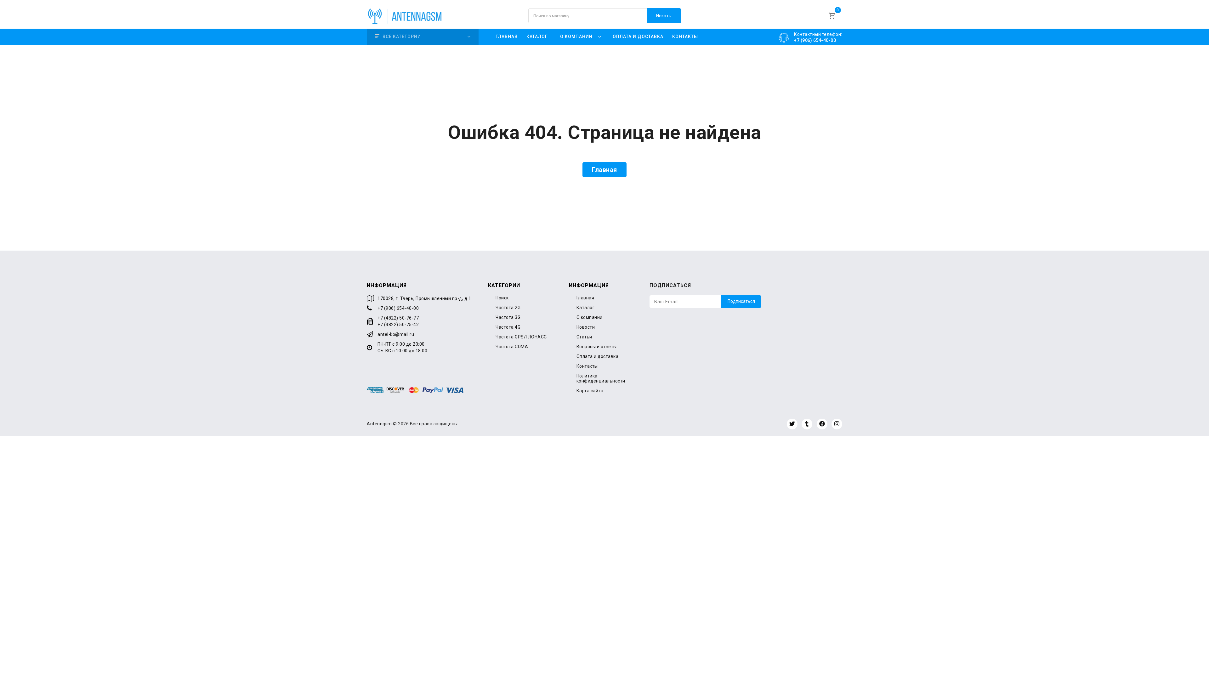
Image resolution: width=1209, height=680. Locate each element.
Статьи (584, 336)
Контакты (685, 36)
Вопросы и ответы (596, 346)
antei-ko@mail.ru (395, 334)
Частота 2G (508, 307)
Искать (664, 15)
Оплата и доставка (638, 36)
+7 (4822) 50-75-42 (398, 324)
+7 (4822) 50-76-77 (398, 317)
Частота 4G (508, 327)
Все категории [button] (402, 36)
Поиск (502, 297)
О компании (589, 317)
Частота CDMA (512, 346)
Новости (585, 327)
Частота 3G (508, 317)
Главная (507, 36)
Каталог (537, 36)
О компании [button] (576, 36)
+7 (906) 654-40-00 (398, 308)
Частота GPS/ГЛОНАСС (521, 336)
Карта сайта (590, 390)
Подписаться (741, 301)
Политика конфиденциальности (600, 378)
